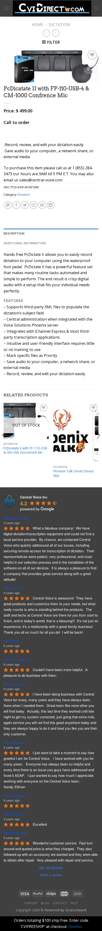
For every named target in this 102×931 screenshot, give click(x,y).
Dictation (59, 24)
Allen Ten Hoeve (17, 659)
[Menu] (6, 8)
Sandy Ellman (15, 742)
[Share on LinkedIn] (51, 205)
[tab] (51, 233)
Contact (60, 903)
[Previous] (3, 444)
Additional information (25, 243)
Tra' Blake (11, 641)
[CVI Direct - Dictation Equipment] (52, 8)
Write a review (51, 874)
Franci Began (14, 795)
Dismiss (75, 926)
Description (14, 233)
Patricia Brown (15, 833)
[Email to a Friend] (33, 205)
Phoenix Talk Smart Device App (73, 473)
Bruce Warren (14, 814)
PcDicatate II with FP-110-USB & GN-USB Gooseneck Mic (25, 450)
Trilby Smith (13, 588)
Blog (45, 903)
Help (74, 903)
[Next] (98, 444)
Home (37, 24)
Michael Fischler (17, 518)
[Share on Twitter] (25, 205)
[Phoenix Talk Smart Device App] (75, 433)
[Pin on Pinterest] (42, 205)
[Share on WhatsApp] (8, 205)
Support (31, 903)
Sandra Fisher (15, 684)
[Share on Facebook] (16, 205)
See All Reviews (51, 867)
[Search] (96, 8)
